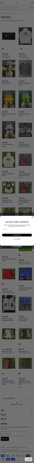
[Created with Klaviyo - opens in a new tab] (17, 246)
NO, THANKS (17, 239)
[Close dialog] (32, 217)
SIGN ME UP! (17, 235)
